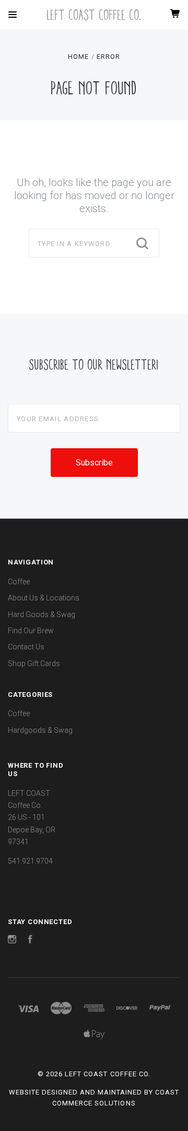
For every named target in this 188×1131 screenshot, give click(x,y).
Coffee (19, 581)
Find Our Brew (31, 630)
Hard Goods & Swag (41, 614)
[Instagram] (12, 941)
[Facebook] (30, 941)
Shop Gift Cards (34, 663)
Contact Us (26, 647)
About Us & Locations (43, 598)
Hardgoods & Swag (40, 730)
